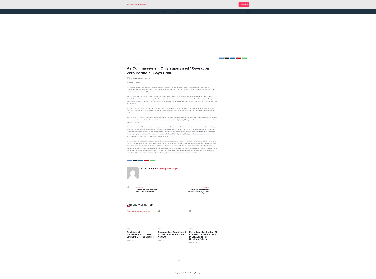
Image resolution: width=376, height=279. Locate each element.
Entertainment (193, 11)
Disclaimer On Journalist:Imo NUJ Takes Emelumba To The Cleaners (141, 234)
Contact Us (185, 268)
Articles (176, 11)
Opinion (164, 11)
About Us (175, 268)
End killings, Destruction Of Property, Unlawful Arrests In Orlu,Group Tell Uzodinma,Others (203, 235)
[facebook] (221, 58)
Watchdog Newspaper (137, 78)
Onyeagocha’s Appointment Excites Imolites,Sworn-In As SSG (172, 234)
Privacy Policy (199, 268)
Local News (151, 11)
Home (129, 11)
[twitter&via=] (227, 58)
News (138, 11)
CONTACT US (244, 4)
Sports (207, 11)
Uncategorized (136, 64)
